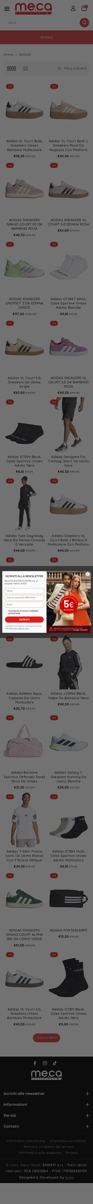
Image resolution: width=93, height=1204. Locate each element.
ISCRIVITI (24, 619)
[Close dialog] (88, 574)
